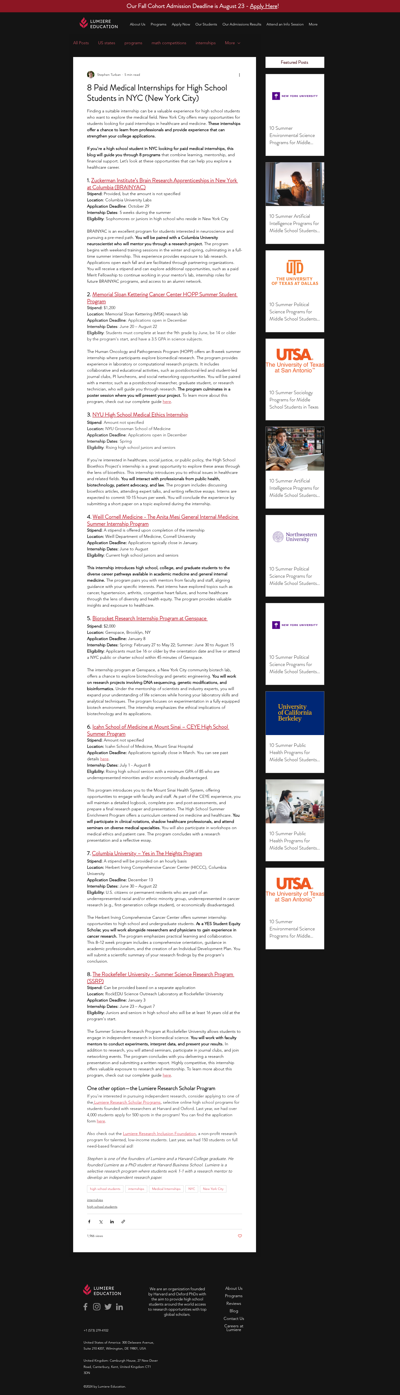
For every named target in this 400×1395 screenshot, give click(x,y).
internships (206, 42)
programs (133, 42)
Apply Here (263, 6)
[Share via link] (123, 1221)
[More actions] (239, 74)
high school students (105, 1189)
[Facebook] (85, 1307)
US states (106, 42)
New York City (213, 1189)
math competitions (169, 42)
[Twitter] (108, 1307)
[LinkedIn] (119, 1307)
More (230, 42)
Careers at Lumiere (233, 1327)
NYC (191, 1189)
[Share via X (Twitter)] (100, 1221)
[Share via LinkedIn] (112, 1221)
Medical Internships (166, 1189)
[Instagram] (97, 1307)
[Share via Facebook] (89, 1221)
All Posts (81, 42)
